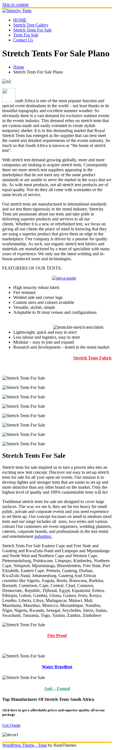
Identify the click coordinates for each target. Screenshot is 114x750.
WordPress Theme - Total (24, 745)
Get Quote (11, 725)
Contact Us (23, 40)
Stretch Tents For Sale (32, 30)
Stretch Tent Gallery (30, 25)
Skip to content (15, 4)
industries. (43, 536)
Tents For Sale (25, 35)
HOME (20, 20)
